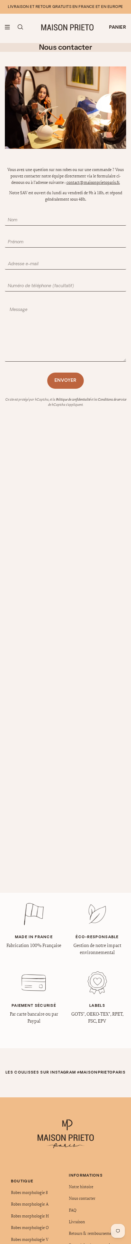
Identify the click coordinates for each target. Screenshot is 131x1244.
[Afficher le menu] (9, 27)
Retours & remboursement (92, 1233)
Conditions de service (112, 399)
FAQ (72, 1210)
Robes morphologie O (30, 1227)
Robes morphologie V (29, 1239)
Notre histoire (81, 1186)
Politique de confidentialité (73, 399)
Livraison (77, 1221)
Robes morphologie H (30, 1216)
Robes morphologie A (29, 1204)
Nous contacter (82, 1198)
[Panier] (117, 27)
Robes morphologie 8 (29, 1192)
